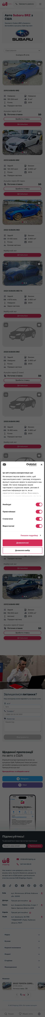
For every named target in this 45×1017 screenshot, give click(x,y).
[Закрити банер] (41, 464)
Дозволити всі (22, 543)
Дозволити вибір (22, 550)
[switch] (39, 512)
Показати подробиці (29, 535)
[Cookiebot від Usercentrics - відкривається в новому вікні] (27, 464)
